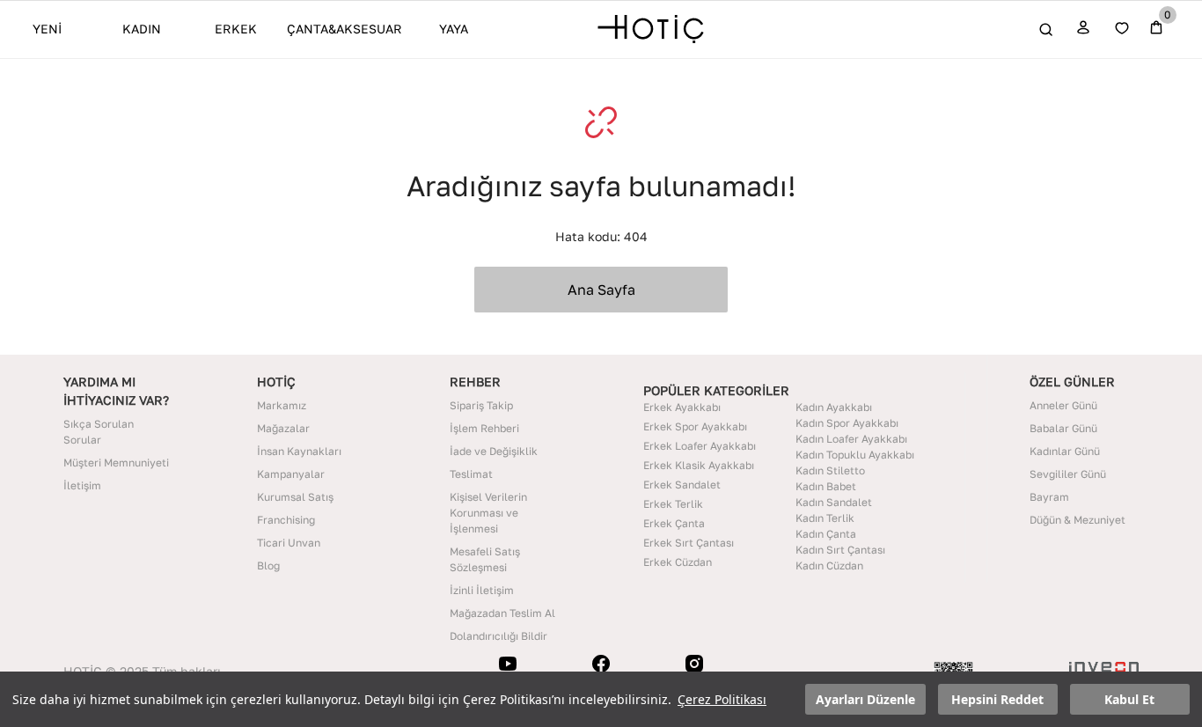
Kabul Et (1129, 699)
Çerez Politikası (722, 699)
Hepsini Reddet (997, 699)
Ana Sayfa (601, 289)
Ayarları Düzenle (865, 699)
